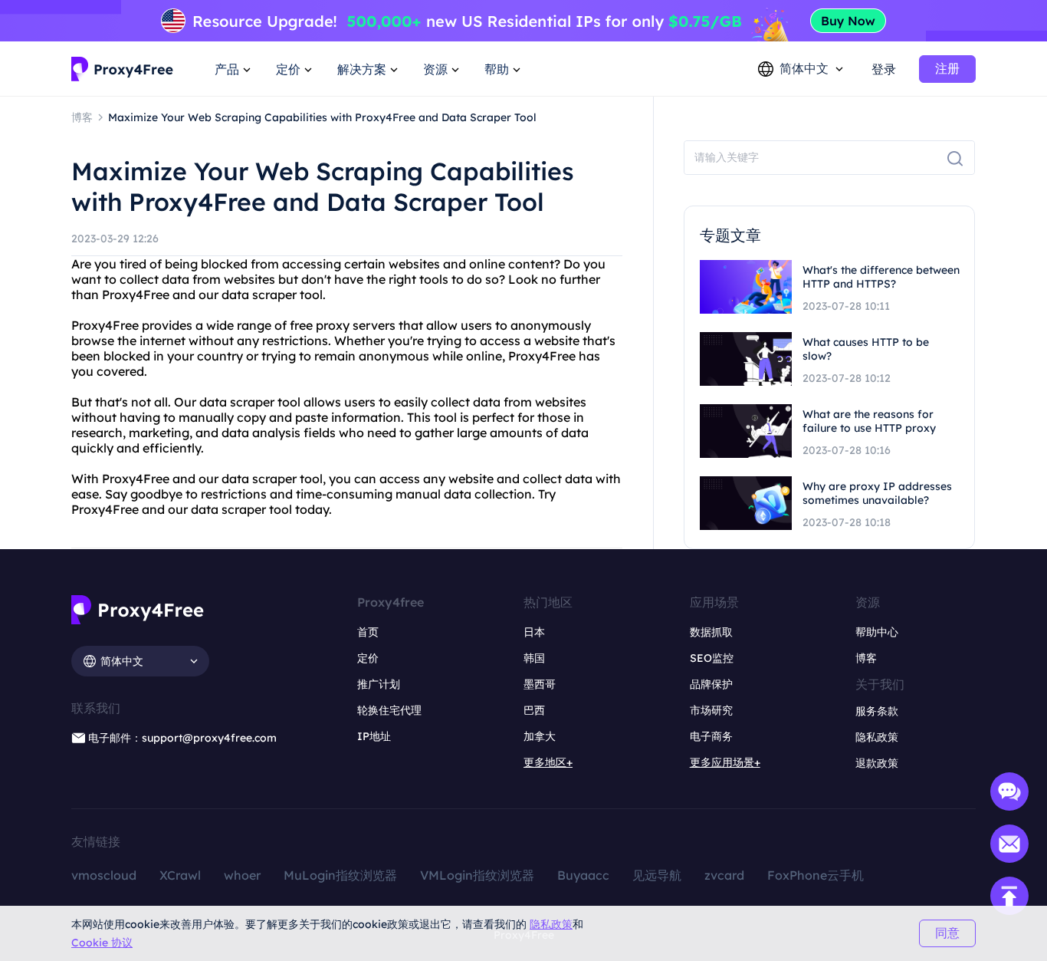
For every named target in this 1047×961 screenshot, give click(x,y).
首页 (368, 632)
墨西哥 (540, 684)
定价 (368, 658)
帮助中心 (876, 632)
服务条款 (876, 711)
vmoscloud (103, 875)
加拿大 (540, 736)
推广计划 (378, 684)
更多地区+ (548, 762)
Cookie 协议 (102, 942)
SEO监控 (712, 658)
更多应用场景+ (725, 762)
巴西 (534, 710)
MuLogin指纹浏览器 (340, 875)
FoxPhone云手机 (815, 875)
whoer (242, 875)
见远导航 (656, 875)
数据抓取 (711, 632)
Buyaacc (583, 875)
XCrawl (180, 875)
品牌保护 (711, 684)
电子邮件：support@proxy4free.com (182, 738)
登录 (883, 69)
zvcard (724, 875)
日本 (534, 632)
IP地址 (374, 736)
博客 (866, 658)
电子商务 (711, 736)
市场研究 (711, 710)
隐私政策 (551, 924)
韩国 (534, 658)
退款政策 (876, 763)
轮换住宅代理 (389, 710)
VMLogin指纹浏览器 (477, 875)
